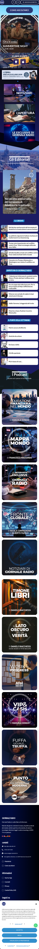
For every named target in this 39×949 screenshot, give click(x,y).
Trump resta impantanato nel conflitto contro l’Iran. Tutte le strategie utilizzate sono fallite (22, 245)
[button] (36, 904)
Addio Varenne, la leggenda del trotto (21, 303)
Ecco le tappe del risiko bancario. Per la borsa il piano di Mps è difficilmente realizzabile (22, 286)
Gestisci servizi (18, 924)
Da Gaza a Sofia (14, 345)
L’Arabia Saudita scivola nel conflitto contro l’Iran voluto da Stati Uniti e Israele (23, 254)
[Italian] (8, 836)
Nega (19, 935)
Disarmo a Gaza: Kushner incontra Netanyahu (20, 312)
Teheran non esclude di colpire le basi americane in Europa (21, 295)
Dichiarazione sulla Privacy (22, 946)
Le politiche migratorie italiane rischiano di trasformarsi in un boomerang (23, 237)
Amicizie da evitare (15, 336)
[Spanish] (9, 836)
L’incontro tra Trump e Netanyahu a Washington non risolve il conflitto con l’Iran (22, 262)
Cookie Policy (10, 946)
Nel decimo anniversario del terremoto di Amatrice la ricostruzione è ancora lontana (23, 228)
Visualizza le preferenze (19, 941)
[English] (3, 836)
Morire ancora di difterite (17, 328)
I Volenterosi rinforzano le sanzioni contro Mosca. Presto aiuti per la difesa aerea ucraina (23, 278)
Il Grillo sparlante (14, 353)
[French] (4, 836)
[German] (6, 836)
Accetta (19, 930)
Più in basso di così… (15, 362)
